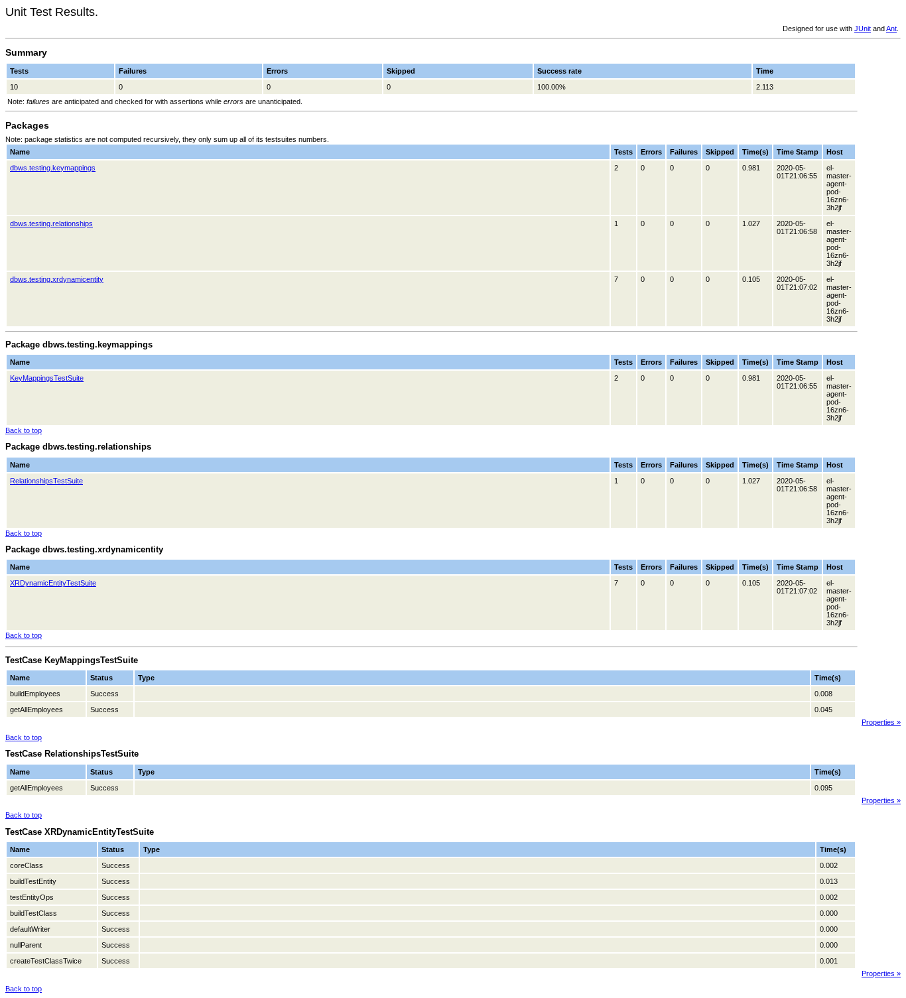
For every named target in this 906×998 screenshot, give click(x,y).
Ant (891, 28)
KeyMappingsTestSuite (47, 378)
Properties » (881, 722)
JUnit (862, 28)
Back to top (23, 430)
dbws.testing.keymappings (53, 168)
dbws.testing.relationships (51, 223)
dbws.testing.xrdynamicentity (56, 279)
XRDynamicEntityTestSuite (53, 583)
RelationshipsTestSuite (46, 481)
